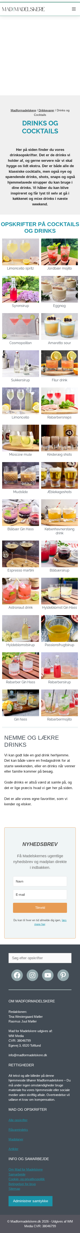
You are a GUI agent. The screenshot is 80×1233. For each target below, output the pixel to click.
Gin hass (20, 719)
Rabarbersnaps (59, 417)
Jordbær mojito (59, 268)
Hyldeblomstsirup (20, 645)
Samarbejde (17, 1174)
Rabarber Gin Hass (20, 682)
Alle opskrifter (18, 1120)
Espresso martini (20, 570)
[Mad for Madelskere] (23, 9)
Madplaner (16, 1139)
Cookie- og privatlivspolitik (27, 1179)
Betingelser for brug (22, 1184)
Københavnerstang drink (59, 531)
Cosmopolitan (20, 343)
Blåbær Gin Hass (20, 529)
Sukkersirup (20, 380)
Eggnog (59, 306)
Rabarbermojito (59, 719)
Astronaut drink (21, 607)
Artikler (13, 1149)
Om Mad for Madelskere (26, 1169)
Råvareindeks (18, 1129)
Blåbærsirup (59, 570)
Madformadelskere (23, 110)
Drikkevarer (46, 110)
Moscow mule (20, 454)
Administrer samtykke (30, 1201)
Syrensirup (20, 306)
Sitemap (14, 1188)
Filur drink (59, 380)
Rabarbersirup (59, 682)
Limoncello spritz (20, 268)
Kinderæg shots (59, 454)
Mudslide (20, 492)
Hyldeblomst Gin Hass (59, 607)
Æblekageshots (59, 492)
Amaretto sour (59, 343)
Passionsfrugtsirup (59, 645)
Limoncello (20, 417)
